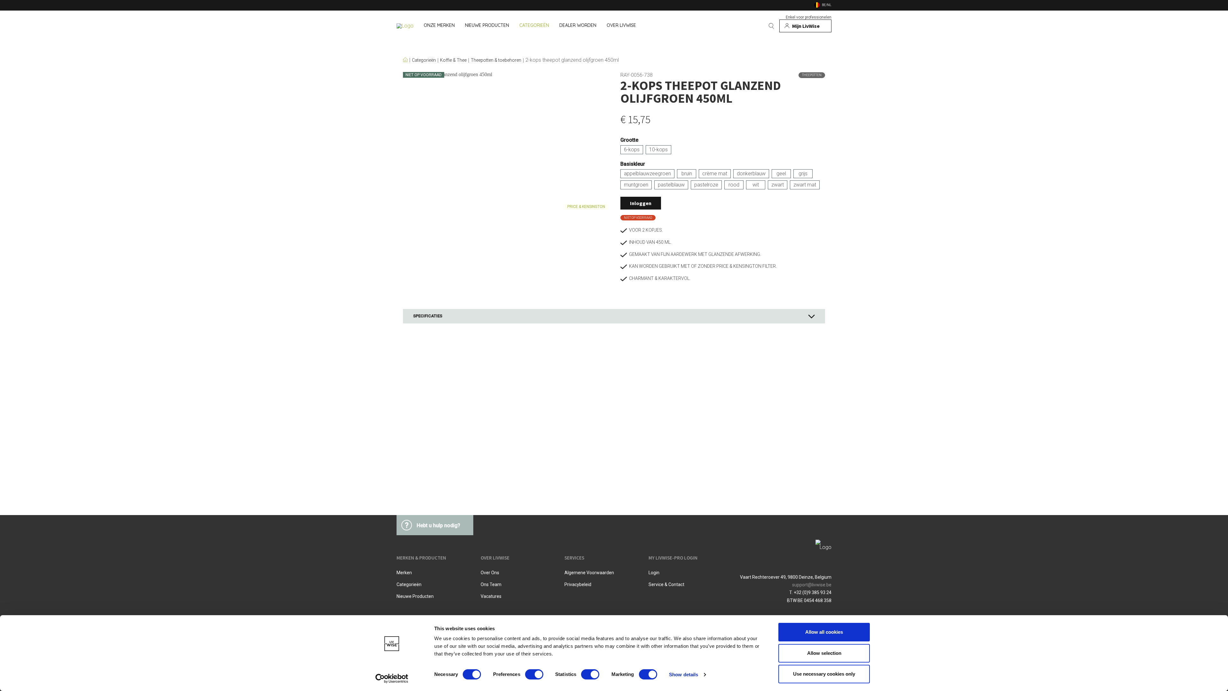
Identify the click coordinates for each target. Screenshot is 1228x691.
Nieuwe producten (415, 596)
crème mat (714, 174)
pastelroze (706, 185)
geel (781, 174)
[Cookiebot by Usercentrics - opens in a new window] (392, 678)
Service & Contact (666, 584)
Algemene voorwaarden (589, 572)
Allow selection (824, 653)
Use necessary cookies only (824, 674)
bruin (686, 174)
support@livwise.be (811, 584)
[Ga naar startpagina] (405, 25)
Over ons (490, 572)
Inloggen (640, 203)
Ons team (491, 584)
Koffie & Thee (453, 60)
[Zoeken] (771, 26)
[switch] (534, 674)
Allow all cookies (824, 632)
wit (755, 185)
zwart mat (804, 185)
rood (733, 185)
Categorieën (424, 60)
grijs (803, 174)
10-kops (658, 150)
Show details (683, 674)
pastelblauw (671, 185)
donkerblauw (751, 174)
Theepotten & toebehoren (496, 60)
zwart (777, 185)
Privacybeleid (577, 584)
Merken (404, 572)
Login (654, 572)
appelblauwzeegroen (647, 174)
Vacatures (491, 596)
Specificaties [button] (427, 316)
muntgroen (636, 185)
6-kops (632, 150)
